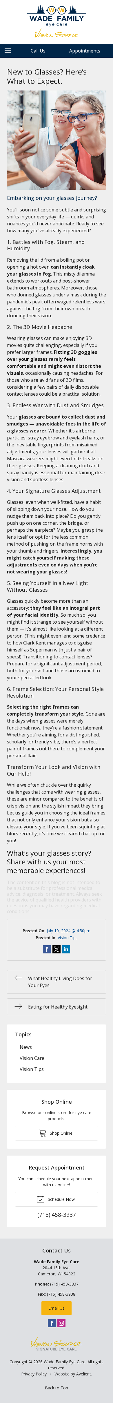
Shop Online (60, 1133)
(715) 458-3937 (64, 1284)
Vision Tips (68, 937)
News (26, 1047)
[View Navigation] (10, 51)
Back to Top (56, 1388)
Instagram (61, 1323)
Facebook (52, 1323)
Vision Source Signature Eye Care (56, 1343)
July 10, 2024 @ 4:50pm (68, 930)
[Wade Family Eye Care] (56, 21)
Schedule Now (61, 1199)
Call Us (38, 51)
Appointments (84, 51)
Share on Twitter (56, 949)
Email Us (56, 1308)
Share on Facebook (47, 949)
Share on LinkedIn (66, 949)
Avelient (83, 1374)
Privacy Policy (34, 1374)
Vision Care (32, 1058)
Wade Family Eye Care (64, 1361)
